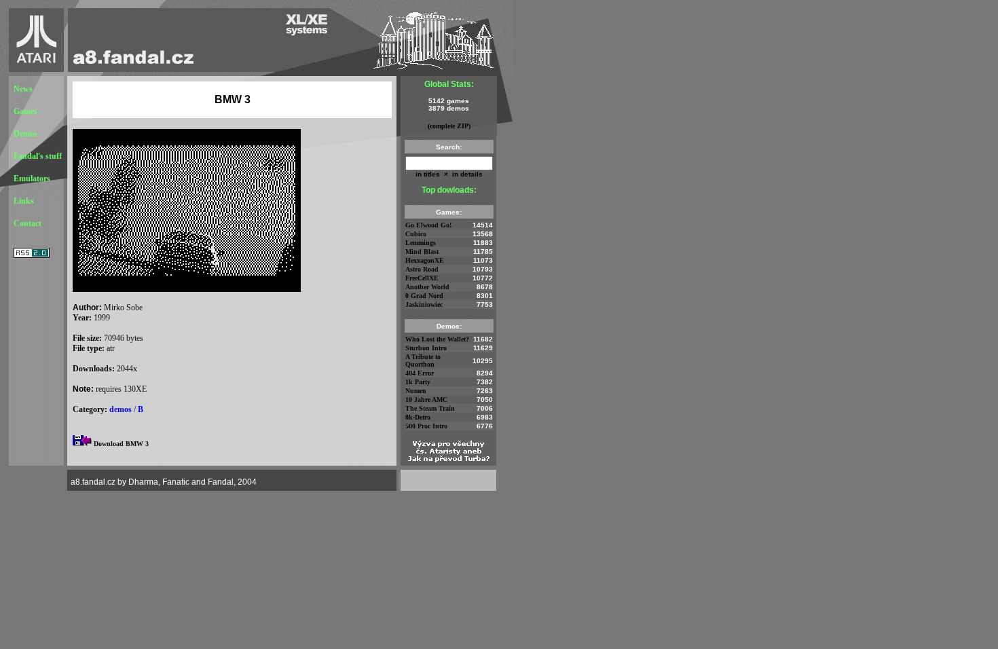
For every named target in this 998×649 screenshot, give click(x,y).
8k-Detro (417, 417)
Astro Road (422, 269)
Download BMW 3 (121, 443)
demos (120, 409)
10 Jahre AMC (426, 399)
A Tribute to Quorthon (423, 360)
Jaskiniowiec (424, 304)
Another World (427, 287)
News (23, 89)
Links (24, 201)
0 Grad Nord (424, 295)
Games (25, 111)
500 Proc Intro (426, 426)
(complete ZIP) (449, 126)
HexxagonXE (424, 260)
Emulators (32, 178)
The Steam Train (430, 408)
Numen (415, 390)
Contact (27, 223)
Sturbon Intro (426, 348)
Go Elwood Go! (428, 225)
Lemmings (420, 242)
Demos (25, 133)
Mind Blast (422, 251)
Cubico (415, 234)
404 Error (419, 373)
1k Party (417, 382)
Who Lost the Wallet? (437, 339)
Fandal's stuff (38, 156)
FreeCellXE (422, 278)
